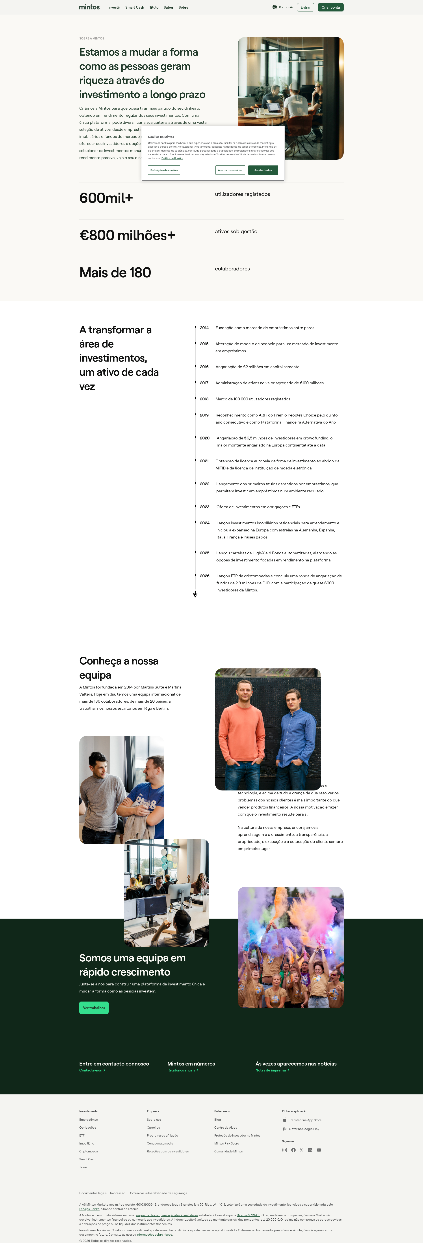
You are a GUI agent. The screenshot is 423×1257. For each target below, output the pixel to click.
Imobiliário (86, 1143)
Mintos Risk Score (226, 1143)
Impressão (117, 1193)
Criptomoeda (88, 1151)
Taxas (83, 1167)
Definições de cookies (164, 170)
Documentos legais (93, 1193)
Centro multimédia (160, 1143)
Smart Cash (134, 7)
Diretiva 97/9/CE (248, 1215)
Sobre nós (154, 1119)
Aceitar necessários (230, 170)
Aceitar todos (263, 170)
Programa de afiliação (162, 1135)
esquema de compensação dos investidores (167, 1215)
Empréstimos (88, 1119)
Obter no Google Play (304, 1129)
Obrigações (87, 1127)
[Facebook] (295, 1150)
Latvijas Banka (89, 1209)
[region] (213, 153)
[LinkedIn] (312, 1150)
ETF (82, 1135)
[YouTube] (320, 1150)
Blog (217, 1119)
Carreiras (153, 1127)
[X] (304, 1150)
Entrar (306, 7)
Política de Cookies (172, 158)
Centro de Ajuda (225, 1127)
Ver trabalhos (94, 1008)
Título (153, 7)
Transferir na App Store (305, 1120)
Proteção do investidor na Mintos (237, 1135)
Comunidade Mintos (228, 1151)
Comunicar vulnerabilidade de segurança (158, 1193)
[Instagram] (286, 1150)
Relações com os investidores (168, 1151)
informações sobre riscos (154, 1234)
